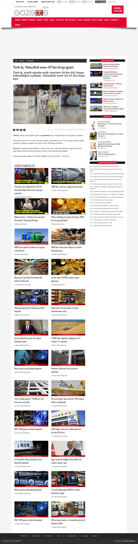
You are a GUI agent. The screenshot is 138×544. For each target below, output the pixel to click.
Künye (59, 536)
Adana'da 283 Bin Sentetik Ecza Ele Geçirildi (104, 208)
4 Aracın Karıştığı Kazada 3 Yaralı (101, 222)
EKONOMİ (30, 61)
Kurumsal (85, 536)
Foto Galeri (48, 536)
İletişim (95, 536)
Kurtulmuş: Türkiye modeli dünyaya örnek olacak (105, 214)
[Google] (21, 130)
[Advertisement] (69, 42)
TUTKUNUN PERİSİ (104, 132)
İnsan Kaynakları (71, 536)
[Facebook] (14, 130)
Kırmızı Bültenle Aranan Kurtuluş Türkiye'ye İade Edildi (107, 174)
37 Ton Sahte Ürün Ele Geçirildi (100, 203)
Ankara (16, 148)
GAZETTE (18, 541)
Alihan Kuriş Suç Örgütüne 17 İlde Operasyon (113, 100)
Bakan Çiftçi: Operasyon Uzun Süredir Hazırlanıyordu (106, 176)
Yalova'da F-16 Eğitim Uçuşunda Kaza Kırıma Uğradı (113, 108)
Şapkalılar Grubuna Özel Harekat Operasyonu (104, 166)
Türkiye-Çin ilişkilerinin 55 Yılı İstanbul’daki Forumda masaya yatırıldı (28, 190)
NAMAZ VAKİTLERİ (47, 2)
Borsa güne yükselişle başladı (28, 368)
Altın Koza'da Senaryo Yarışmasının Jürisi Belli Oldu (106, 184)
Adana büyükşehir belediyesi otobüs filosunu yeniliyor (113, 92)
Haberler (22, 61)
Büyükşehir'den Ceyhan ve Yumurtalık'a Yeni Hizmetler (107, 194)
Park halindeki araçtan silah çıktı (101, 225)
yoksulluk (46, 135)
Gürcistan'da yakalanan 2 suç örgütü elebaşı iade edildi (107, 191)
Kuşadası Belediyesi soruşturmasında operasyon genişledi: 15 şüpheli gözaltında (113, 75)
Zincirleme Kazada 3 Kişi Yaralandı (101, 200)
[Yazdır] (49, 130)
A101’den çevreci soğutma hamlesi (67, 186)
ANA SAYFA (20, 2)
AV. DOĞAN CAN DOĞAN (106, 152)
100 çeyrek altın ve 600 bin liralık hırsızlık (112, 85)
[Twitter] (17, 130)
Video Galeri (35, 536)
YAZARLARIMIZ (32, 2)
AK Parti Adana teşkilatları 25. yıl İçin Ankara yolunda (106, 197)
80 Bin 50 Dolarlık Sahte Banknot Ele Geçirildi (111, 65)
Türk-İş (16, 135)
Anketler (23, 536)
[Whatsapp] (24, 130)
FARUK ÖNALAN (103, 142)
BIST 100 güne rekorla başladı (28, 429)
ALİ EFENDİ (101, 122)
